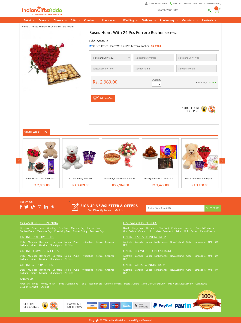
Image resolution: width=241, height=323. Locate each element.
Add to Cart (106, 98)
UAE (210, 242)
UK (216, 242)
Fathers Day (93, 228)
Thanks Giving (80, 231)
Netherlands (160, 242)
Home (25, 26)
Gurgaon (57, 242)
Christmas (176, 228)
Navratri (189, 228)
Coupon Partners (29, 286)
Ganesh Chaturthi (205, 228)
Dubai (149, 242)
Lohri (150, 231)
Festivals (207, 20)
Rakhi (27, 20)
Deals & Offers (131, 283)
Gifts (73, 20)
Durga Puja (137, 228)
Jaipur (34, 245)
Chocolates (108, 20)
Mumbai (32, 242)
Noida (67, 242)
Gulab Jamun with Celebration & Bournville (166, 178)
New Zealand (177, 242)
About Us (25, 283)
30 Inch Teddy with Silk (80, 178)
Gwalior (43, 245)
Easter (194, 231)
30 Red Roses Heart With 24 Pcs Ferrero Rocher (120, 46)
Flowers (58, 20)
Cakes (42, 20)
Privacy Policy (48, 283)
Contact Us (201, 283)
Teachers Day (97, 231)
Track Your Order (158, 3)
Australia (127, 242)
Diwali (126, 228)
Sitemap (45, 286)
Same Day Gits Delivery (153, 283)
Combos (89, 20)
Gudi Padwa (129, 231)
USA (125, 245)
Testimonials (95, 283)
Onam (141, 231)
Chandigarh (56, 245)
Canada (139, 242)
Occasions (188, 20)
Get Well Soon (27, 231)
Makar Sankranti (164, 231)
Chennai (109, 242)
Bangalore (44, 242)
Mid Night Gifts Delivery (180, 283)
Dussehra (151, 228)
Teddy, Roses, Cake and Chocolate (42, 178)
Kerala (99, 242)
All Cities (69, 245)
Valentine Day (44, 231)
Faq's (83, 283)
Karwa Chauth (207, 231)
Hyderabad (87, 242)
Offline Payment (113, 283)
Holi (186, 231)
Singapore (200, 242)
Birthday (147, 20)
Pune (76, 242)
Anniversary (167, 20)
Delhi (22, 242)
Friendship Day (62, 231)
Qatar (189, 242)
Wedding (128, 20)
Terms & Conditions (68, 283)
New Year (63, 228)
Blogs (35, 283)
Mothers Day (78, 228)
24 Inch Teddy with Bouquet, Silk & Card (204, 178)
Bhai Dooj (164, 228)
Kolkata (24, 245)
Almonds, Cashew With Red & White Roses (126, 178)
